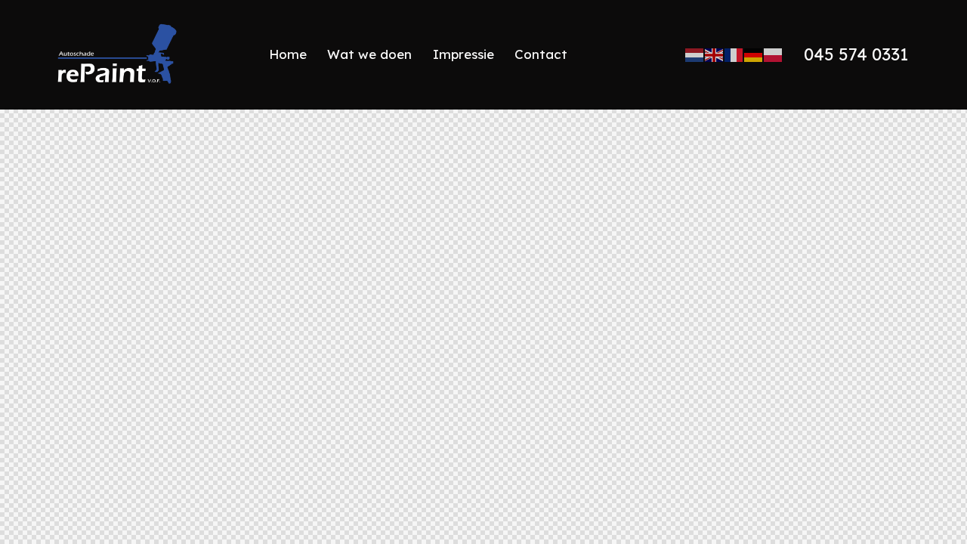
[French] (734, 54)
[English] (714, 54)
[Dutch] (695, 54)
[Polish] (773, 54)
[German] (754, 54)
